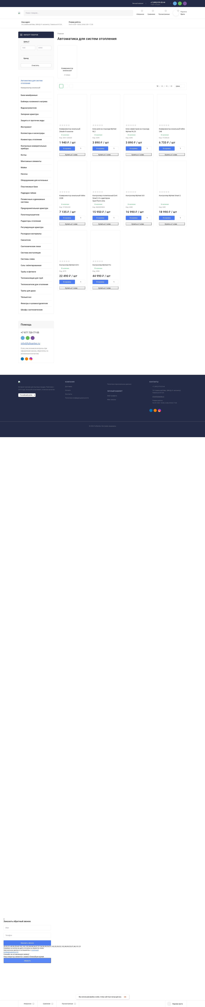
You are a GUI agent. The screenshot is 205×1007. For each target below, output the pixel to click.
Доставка (68, 386)
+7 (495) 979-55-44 (158, 2)
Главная (60, 33)
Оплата (67, 390)
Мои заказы (111, 399)
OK (125, 997)
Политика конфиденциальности (77, 398)
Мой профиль (112, 396)
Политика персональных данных (119, 384)
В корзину (67, 148)
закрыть (27, 961)
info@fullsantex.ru (30, 343)
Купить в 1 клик (71, 155)
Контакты (68, 394)
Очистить (36, 65)
